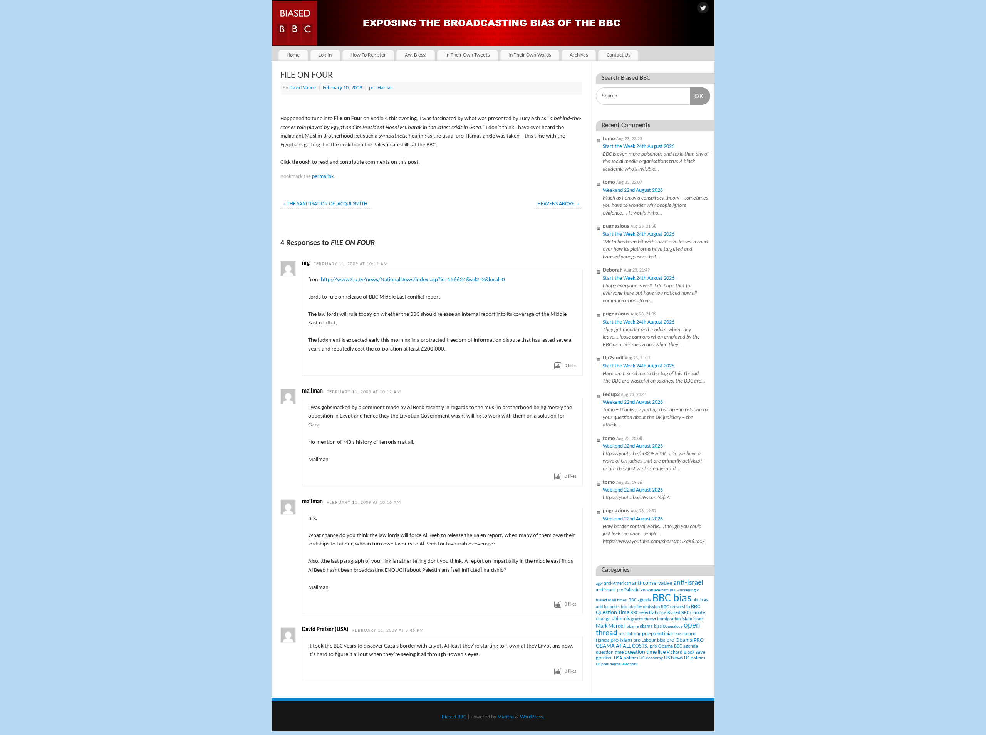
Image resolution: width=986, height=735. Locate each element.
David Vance (302, 88)
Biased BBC (678, 613)
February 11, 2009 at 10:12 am (351, 264)
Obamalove (672, 626)
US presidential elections (617, 664)
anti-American (617, 583)
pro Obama (679, 640)
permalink (323, 176)
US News (673, 658)
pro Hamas (380, 88)
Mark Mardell (610, 626)
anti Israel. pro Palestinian (620, 590)
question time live (645, 652)
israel (698, 619)
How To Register (368, 55)
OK (697, 95)
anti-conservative (652, 583)
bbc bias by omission (640, 607)
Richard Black (680, 652)
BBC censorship (675, 607)
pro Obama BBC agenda (674, 646)
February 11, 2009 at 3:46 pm (388, 630)
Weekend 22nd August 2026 (633, 190)
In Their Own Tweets (467, 55)
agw (599, 584)
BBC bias (671, 598)
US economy (651, 658)
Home (293, 55)
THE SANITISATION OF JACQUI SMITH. (326, 203)
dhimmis (621, 618)
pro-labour (630, 633)
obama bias (651, 626)
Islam (687, 618)
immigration (669, 619)
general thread (643, 619)
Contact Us (618, 55)
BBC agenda (640, 600)
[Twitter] (703, 8)
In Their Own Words (529, 55)
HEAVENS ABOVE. (558, 203)
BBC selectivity (644, 613)
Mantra (505, 717)
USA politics (626, 658)
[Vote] (557, 365)
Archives (579, 55)
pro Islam (621, 640)
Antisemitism (657, 590)
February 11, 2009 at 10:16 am (364, 502)
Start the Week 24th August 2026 (638, 146)
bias (662, 613)
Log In (325, 55)
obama (633, 626)
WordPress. (532, 717)
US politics (694, 658)
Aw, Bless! (416, 55)
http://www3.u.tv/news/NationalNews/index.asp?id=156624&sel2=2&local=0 (413, 280)
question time (610, 652)
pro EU (681, 634)
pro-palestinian (658, 634)
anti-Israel (688, 583)
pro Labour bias (649, 640)
